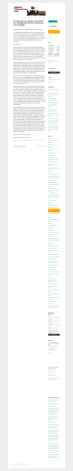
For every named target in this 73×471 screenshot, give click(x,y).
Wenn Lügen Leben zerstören (53, 118)
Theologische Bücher (51, 161)
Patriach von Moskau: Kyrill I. (53, 254)
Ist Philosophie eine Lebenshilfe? (53, 213)
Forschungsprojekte (51, 193)
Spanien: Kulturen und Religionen (53, 274)
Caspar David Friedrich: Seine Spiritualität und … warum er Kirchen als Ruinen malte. (54, 426)
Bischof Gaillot (50, 155)
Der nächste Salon (51, 180)
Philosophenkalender (51, 258)
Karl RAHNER (50, 227)
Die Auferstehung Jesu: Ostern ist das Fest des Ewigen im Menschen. (54, 418)
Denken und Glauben (24, 140)
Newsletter (50, 62)
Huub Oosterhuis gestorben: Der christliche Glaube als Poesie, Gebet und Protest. (53, 431)
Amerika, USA (50, 144)
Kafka (49, 217)
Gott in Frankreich (51, 200)
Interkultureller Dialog (51, 207)
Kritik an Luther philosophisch (53, 232)
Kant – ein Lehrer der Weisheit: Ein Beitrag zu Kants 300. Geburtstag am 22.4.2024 (53, 456)
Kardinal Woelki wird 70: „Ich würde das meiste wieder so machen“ (53, 95)
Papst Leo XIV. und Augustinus (53, 250)
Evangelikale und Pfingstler (52, 190)
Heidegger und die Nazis (52, 205)
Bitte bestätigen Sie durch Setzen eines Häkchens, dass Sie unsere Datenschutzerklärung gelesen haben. (53, 331)
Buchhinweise (50, 157)
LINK (49, 352)
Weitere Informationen (52, 349)
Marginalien (50, 243)
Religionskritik (50, 269)
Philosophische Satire (51, 267)
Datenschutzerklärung (52, 403)
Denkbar (49, 171)
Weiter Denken (50, 301)
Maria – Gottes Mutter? (52, 246)
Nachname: (50, 319)
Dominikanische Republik (52, 182)
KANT (49, 223)
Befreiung (49, 146)
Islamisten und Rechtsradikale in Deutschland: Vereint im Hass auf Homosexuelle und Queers (53, 122)
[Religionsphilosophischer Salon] (29, 15)
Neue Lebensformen (51, 248)
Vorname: (49, 315)
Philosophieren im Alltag (52, 265)
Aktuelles (49, 138)
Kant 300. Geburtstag (51, 225)
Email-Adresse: (50, 322)
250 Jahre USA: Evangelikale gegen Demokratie (53, 368)
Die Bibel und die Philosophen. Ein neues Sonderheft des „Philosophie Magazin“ (19, 146)
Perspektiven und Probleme (53, 256)
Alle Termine (50, 82)
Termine (49, 277)
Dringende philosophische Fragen (53, 184)
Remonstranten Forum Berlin (34, 140)
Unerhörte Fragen (53, 21)
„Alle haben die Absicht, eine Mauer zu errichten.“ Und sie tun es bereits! (53, 115)
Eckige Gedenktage (51, 188)
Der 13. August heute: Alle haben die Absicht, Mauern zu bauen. (53, 343)
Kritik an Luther (50, 230)
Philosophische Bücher (52, 159)
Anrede (49, 326)
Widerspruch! (50, 303)
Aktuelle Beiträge (52, 26)
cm (30, 137)
